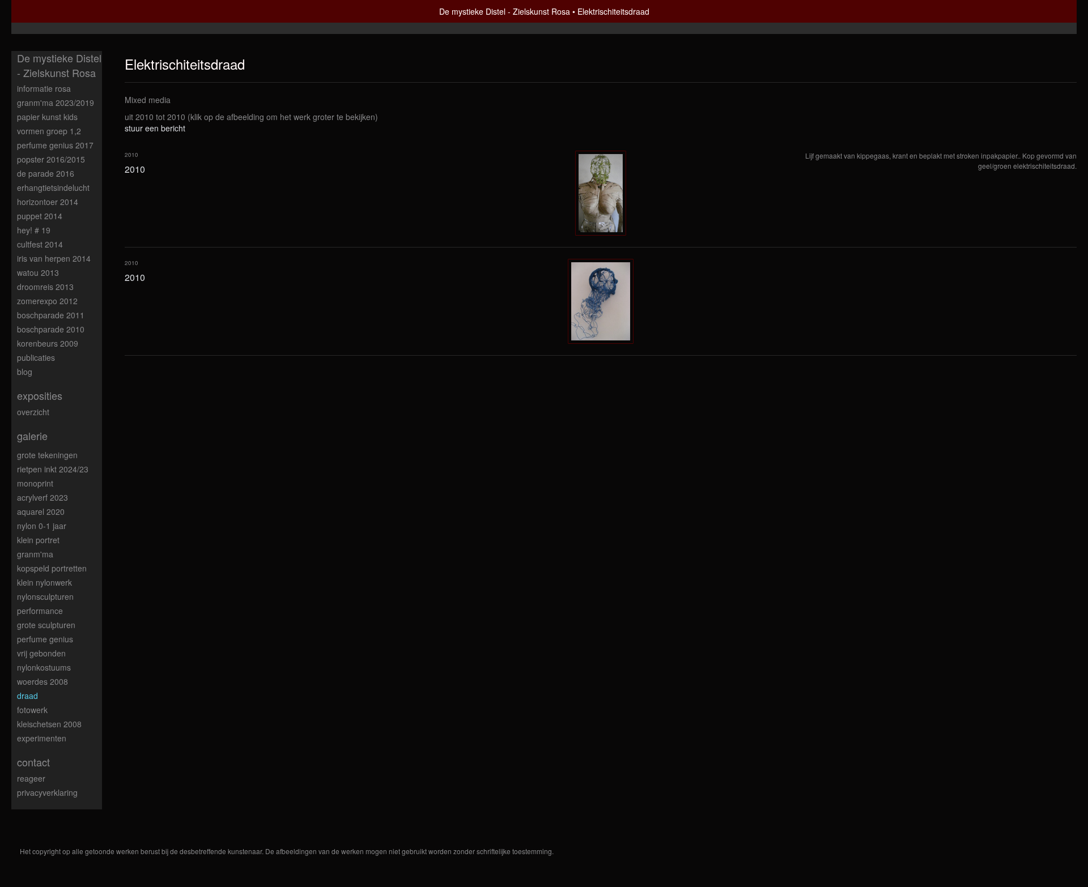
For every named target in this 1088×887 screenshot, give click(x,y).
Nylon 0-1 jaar (41, 525)
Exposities (39, 396)
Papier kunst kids (47, 116)
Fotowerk (32, 709)
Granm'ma (35, 554)
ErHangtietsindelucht (53, 187)
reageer (31, 778)
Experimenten (41, 738)
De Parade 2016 (45, 173)
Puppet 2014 (39, 215)
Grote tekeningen (47, 454)
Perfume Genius (45, 639)
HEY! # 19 (33, 230)
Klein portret (38, 539)
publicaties (36, 357)
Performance (40, 610)
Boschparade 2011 (50, 315)
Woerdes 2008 (42, 681)
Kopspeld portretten (52, 568)
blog (24, 371)
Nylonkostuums (44, 667)
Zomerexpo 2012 (47, 300)
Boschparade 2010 (50, 329)
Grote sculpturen (46, 624)
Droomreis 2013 (45, 286)
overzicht (33, 411)
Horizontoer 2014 (47, 201)
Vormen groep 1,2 (49, 131)
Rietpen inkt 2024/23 (52, 469)
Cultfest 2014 (40, 244)
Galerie (32, 436)
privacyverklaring (47, 792)
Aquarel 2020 (41, 511)
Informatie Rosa (44, 88)
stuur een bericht (155, 128)
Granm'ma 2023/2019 (55, 102)
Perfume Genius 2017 (55, 145)
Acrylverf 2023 (42, 497)
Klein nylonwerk (44, 582)
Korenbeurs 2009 (47, 343)
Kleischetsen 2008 (49, 724)
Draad (27, 695)
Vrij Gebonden (41, 653)
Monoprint (35, 483)
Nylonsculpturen (45, 596)
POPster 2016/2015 (51, 159)
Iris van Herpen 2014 (54, 258)
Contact (33, 762)
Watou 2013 (38, 272)
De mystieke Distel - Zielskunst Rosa (504, 11)
